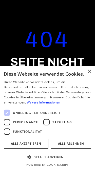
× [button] (89, 71)
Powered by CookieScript (47, 164)
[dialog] (47, 118)
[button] (47, 157)
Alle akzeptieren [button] (26, 143)
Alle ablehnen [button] (71, 143)
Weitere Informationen (43, 102)
